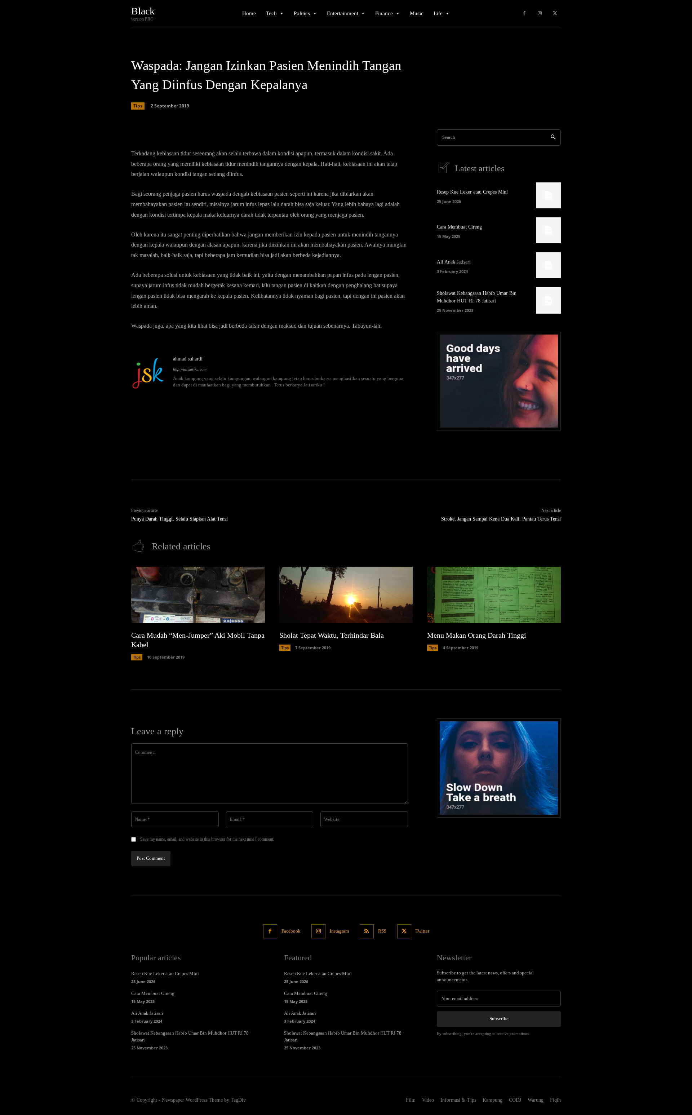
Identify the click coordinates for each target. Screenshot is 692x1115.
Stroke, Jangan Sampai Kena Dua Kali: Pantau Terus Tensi (501, 519)
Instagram (339, 931)
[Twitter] (555, 13)
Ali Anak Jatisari (454, 262)
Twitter (422, 931)
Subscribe (499, 1018)
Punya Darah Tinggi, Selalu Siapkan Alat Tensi (179, 519)
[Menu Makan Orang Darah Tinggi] (494, 595)
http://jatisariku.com (190, 369)
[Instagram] (540, 13)
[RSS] (367, 931)
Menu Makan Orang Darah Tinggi (476, 635)
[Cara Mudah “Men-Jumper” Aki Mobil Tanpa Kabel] (198, 595)
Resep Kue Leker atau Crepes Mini (472, 192)
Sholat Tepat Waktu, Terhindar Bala (331, 635)
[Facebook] (524, 13)
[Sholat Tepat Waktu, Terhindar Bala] (346, 595)
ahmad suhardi (188, 359)
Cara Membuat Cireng (459, 227)
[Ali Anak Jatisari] (548, 265)
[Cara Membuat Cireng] (548, 230)
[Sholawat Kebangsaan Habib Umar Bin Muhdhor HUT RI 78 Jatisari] (548, 300)
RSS (382, 931)
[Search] (553, 137)
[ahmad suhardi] (148, 372)
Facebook (291, 931)
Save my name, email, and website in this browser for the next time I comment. (207, 839)
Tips (137, 106)
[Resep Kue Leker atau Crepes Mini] (548, 195)
